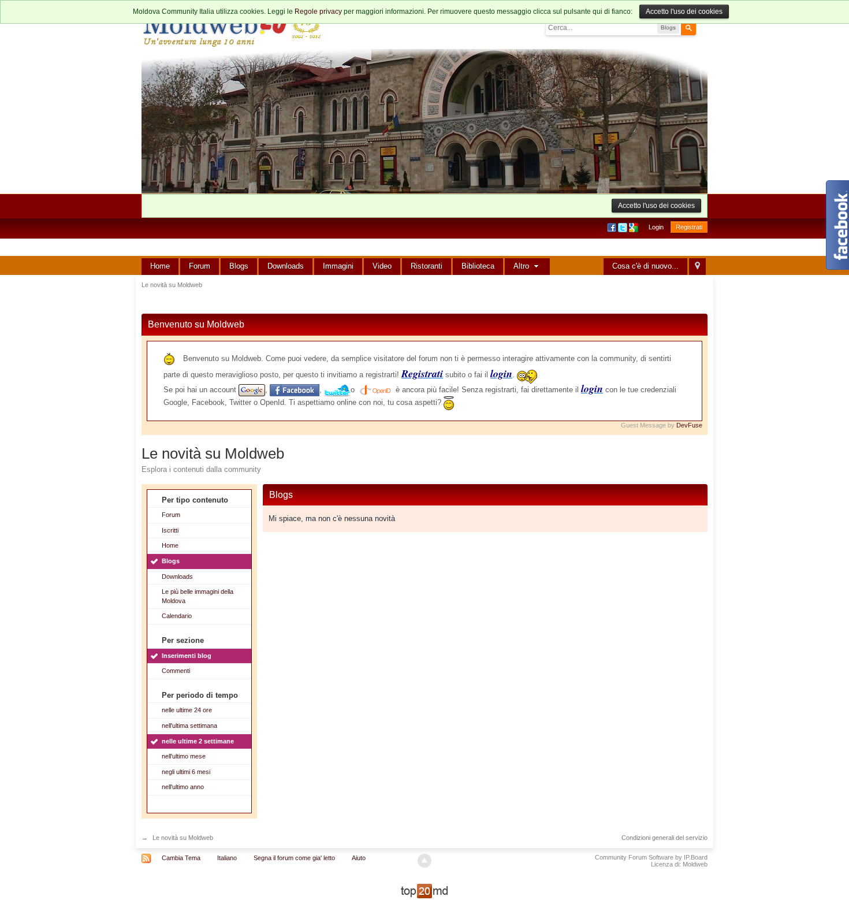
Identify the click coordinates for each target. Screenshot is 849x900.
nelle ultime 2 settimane (198, 741)
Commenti (176, 670)
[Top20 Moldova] (424, 890)
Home (160, 266)
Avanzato (703, 27)
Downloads (285, 266)
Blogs (238, 266)
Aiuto (359, 857)
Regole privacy (318, 12)
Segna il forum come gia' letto (294, 857)
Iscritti (170, 530)
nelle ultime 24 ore (187, 709)
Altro (522, 266)
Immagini (338, 266)
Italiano (227, 857)
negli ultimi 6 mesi (186, 771)
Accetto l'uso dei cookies (684, 12)
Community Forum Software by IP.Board (651, 857)
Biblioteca (477, 266)
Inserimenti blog (186, 655)
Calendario (177, 615)
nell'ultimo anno (183, 786)
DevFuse (689, 425)
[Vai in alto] (424, 861)
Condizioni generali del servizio (664, 837)
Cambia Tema (181, 857)
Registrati (689, 227)
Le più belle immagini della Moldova (197, 596)
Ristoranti (426, 266)
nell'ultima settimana (189, 725)
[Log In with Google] (634, 227)
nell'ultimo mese (184, 756)
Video (382, 266)
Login (656, 227)
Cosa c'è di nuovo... (645, 266)
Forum (199, 266)
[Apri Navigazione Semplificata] (697, 266)
